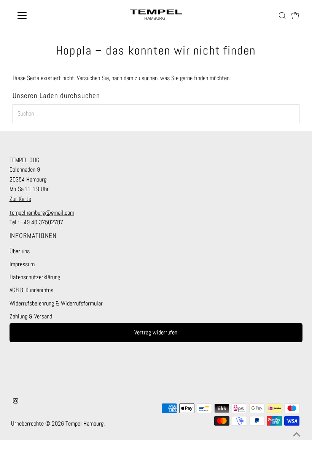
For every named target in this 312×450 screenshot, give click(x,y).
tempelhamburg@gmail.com (42, 213)
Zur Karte (20, 199)
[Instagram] (15, 401)
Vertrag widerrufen (155, 332)
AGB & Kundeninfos (31, 290)
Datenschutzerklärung (35, 277)
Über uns (20, 251)
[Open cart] (295, 15)
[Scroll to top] (296, 434)
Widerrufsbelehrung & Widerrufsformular (56, 303)
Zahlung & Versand (31, 316)
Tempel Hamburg (84, 423)
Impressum (22, 264)
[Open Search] (282, 15)
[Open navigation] (46, 15)
